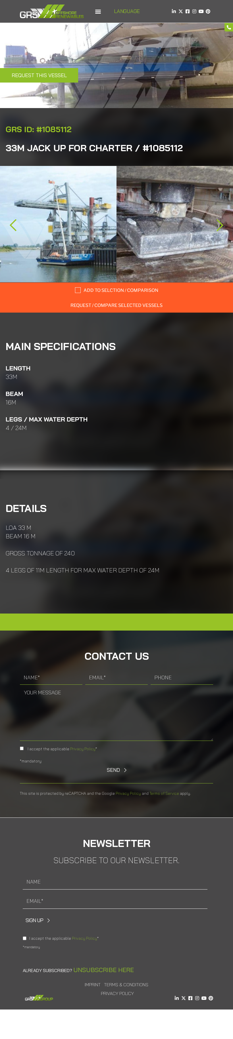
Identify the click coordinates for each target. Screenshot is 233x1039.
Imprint (93, 984)
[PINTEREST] (208, 11)
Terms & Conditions (126, 984)
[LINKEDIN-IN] (174, 11)
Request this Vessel (39, 75)
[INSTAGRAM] (194, 11)
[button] (98, 11)
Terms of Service (164, 793)
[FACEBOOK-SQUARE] (187, 11)
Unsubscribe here (103, 970)
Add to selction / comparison (121, 290)
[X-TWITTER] (180, 11)
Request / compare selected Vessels (116, 305)
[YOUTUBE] (201, 11)
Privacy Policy (82, 748)
